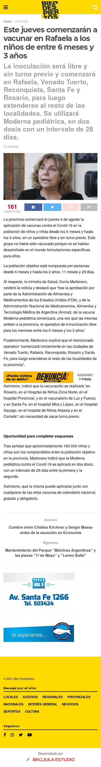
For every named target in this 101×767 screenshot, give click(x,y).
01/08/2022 (11, 146)
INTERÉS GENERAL (42, 704)
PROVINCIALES (78, 697)
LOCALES (21, 21)
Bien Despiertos (24, 679)
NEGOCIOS (70, 704)
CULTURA (32, 711)
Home (7, 21)
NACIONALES (13, 704)
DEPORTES (12, 711)
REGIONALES (53, 697)
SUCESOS (30, 697)
